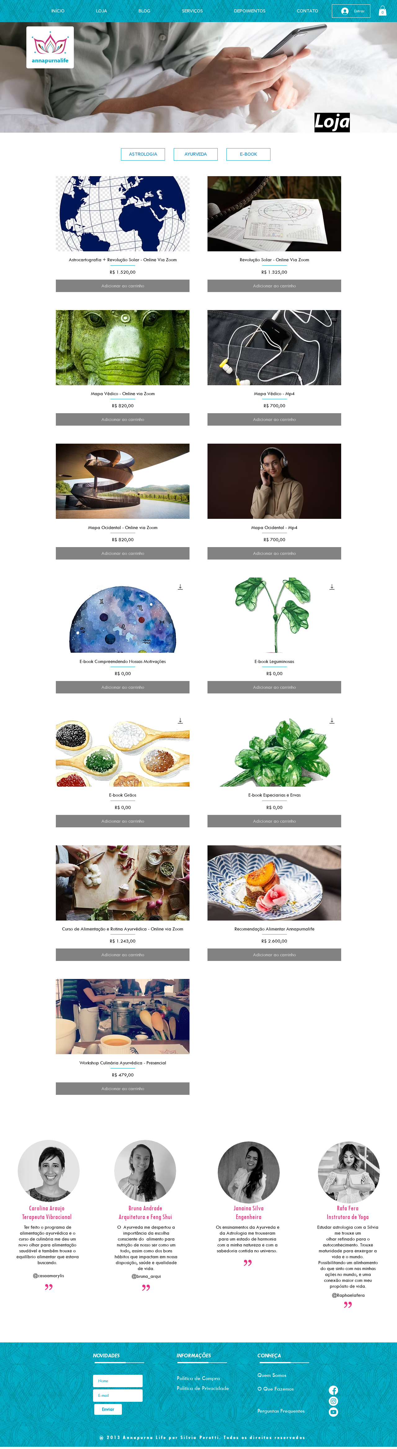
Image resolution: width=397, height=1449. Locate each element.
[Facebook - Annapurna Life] (333, 1390)
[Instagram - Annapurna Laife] (333, 1401)
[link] (382, 11)
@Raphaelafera (348, 1295)
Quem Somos (271, 1375)
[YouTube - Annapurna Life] (333, 1412)
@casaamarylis (48, 1275)
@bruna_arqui (146, 1276)
